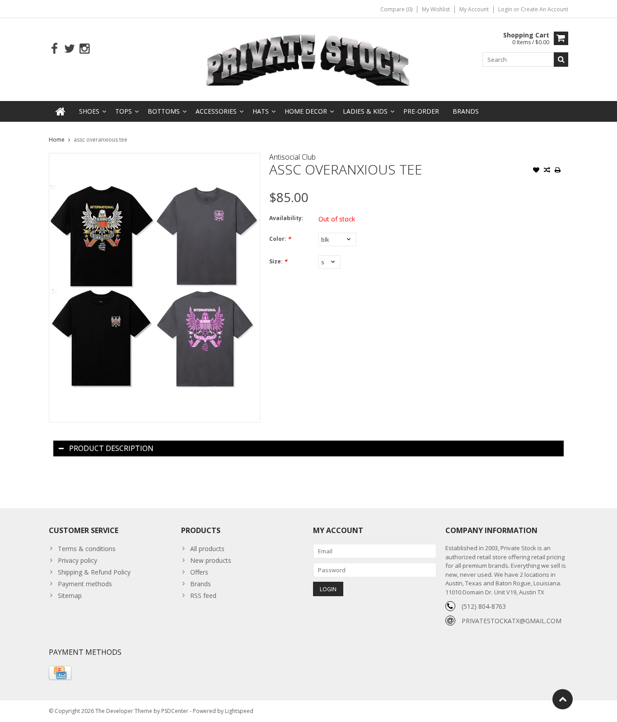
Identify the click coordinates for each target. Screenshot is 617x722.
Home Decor (306, 111)
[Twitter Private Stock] (69, 49)
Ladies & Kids (365, 111)
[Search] (561, 59)
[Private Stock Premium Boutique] (308, 59)
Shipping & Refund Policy (94, 572)
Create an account (544, 9)
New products (210, 560)
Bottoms (164, 111)
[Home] (60, 111)
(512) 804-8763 (484, 606)
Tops (123, 111)
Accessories (216, 111)
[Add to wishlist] (536, 171)
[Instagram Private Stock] (84, 49)
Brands (466, 111)
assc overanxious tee (100, 139)
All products (207, 548)
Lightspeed (239, 711)
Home (57, 139)
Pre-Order (421, 111)
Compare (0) (396, 9)
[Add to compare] (547, 171)
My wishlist (436, 9)
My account (474, 9)
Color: (280, 239)
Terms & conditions (87, 548)
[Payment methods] (60, 673)
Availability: (286, 218)
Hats (260, 111)
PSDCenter (174, 711)
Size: (278, 261)
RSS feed (203, 595)
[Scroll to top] (562, 699)
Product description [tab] (111, 448)
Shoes (89, 111)
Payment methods (85, 583)
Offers (199, 572)
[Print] (558, 171)
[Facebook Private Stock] (54, 49)
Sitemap (70, 595)
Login (506, 9)
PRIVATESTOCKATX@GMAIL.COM (511, 620)
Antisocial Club (292, 157)
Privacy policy (77, 560)
